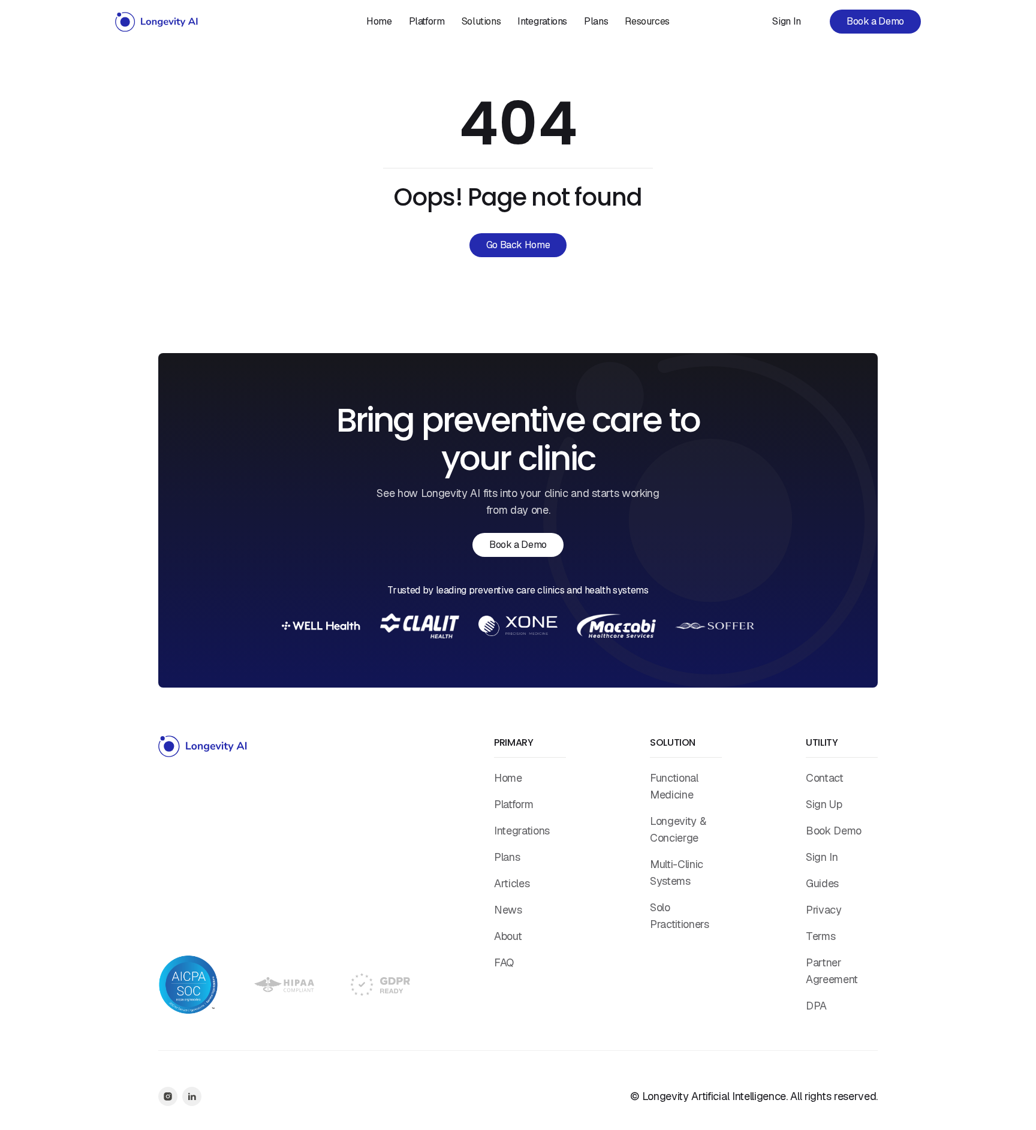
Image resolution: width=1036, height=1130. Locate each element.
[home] (157, 21)
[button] (481, 21)
